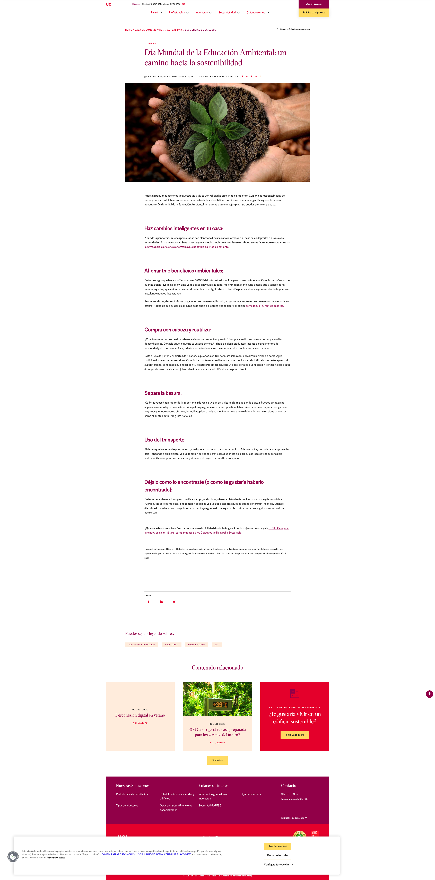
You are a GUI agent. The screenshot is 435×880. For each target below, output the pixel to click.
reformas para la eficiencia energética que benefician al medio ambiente (186, 247)
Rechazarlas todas (278, 855)
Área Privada (313, 4)
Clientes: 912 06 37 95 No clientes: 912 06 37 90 (161, 4)
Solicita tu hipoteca (313, 12)
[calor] (217, 699)
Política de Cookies (56, 858)
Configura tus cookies (276, 865)
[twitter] (174, 601)
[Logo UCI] (116, 4)
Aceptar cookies (277, 846)
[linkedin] (161, 601)
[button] (13, 856)
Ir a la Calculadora (295, 735)
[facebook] (148, 601)
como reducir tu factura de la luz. (265, 306)
